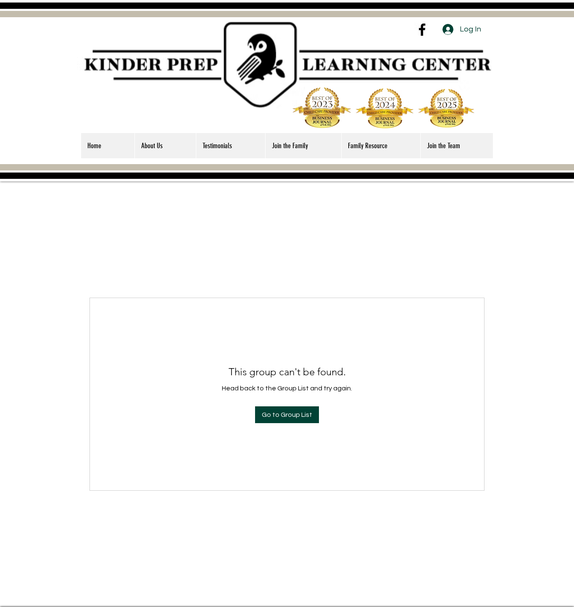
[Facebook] (422, 29)
